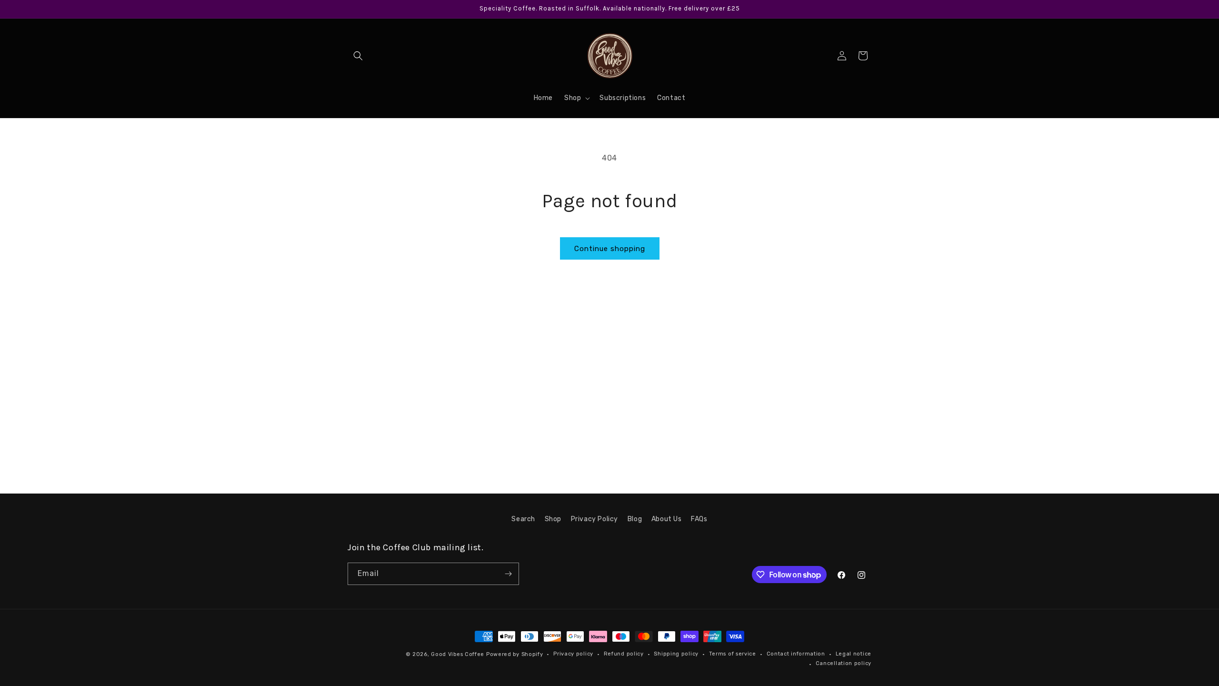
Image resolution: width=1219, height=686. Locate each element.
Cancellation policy (843, 663)
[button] (358, 55)
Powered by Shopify (514, 654)
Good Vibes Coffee (457, 654)
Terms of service (732, 654)
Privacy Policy (594, 519)
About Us (666, 519)
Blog (635, 519)
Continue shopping (609, 248)
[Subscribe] (508, 574)
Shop (553, 519)
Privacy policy (573, 654)
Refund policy (624, 654)
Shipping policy (676, 654)
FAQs (699, 519)
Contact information (796, 654)
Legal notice (853, 654)
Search (523, 519)
